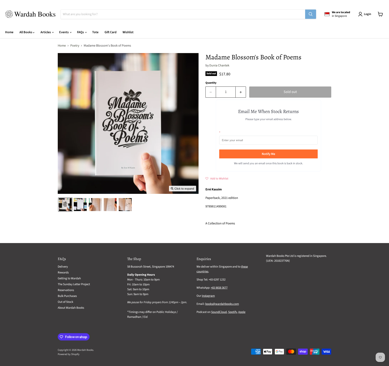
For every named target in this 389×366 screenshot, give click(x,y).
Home (9, 32)
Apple (241, 312)
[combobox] (183, 14)
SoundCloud (219, 312)
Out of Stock (65, 302)
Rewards (63, 272)
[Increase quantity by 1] (241, 92)
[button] (365, 14)
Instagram (208, 296)
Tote (95, 32)
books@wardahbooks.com (222, 304)
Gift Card (110, 32)
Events (64, 32)
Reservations (66, 290)
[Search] (310, 14)
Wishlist (128, 32)
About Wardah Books (71, 308)
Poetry (74, 45)
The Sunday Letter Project (74, 284)
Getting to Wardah (69, 278)
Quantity (210, 82)
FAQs (80, 32)
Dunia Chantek (219, 65)
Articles (46, 32)
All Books (26, 32)
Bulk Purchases (67, 296)
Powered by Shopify (68, 354)
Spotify (232, 312)
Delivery (63, 267)
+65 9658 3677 (219, 288)
